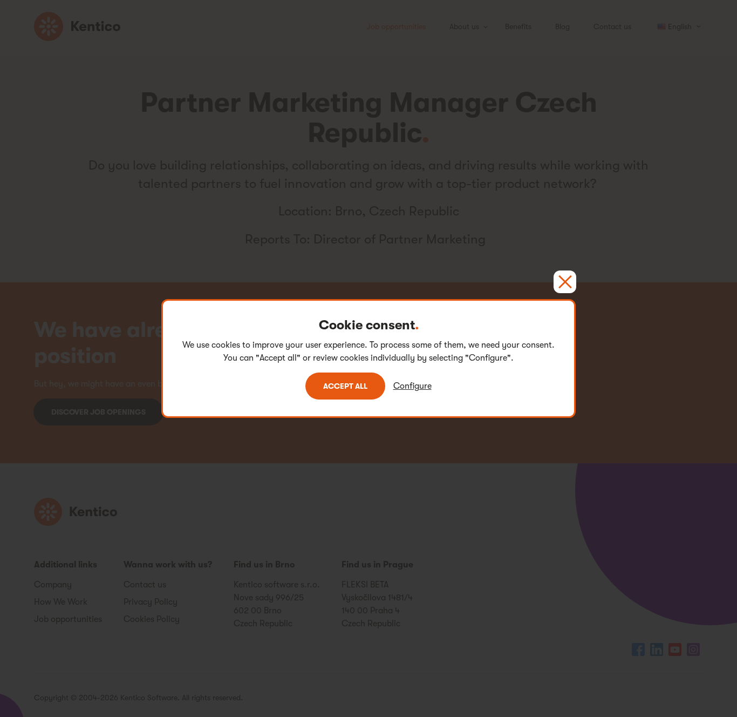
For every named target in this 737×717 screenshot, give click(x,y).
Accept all (345, 386)
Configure (412, 386)
